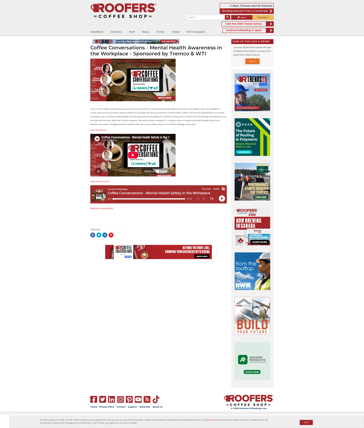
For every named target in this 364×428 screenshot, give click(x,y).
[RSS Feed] (147, 399)
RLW (132, 32)
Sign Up (252, 61)
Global (175, 32)
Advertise (144, 407)
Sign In (243, 17)
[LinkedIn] (111, 399)
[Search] (227, 17)
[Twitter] (102, 399)
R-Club (160, 32)
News (145, 32)
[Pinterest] (129, 399)
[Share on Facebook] (92, 235)
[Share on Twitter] (98, 235)
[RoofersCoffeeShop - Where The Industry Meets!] (123, 10)
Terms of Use (211, 420)
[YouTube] (138, 399)
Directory (116, 32)
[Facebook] (93, 399)
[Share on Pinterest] (110, 235)
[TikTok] (156, 399)
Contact (120, 407)
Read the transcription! (101, 208)
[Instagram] (120, 399)
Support (132, 407)
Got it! (306, 422)
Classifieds (96, 32)
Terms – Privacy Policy (102, 407)
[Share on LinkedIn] (104, 235)
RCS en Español (196, 32)
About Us (158, 407)
